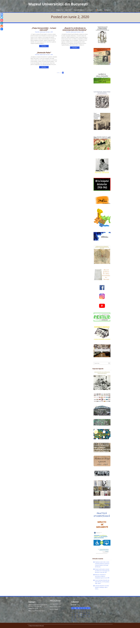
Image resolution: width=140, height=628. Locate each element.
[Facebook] (1, 14)
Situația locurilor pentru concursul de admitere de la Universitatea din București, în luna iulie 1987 (102, 571)
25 (81, 616)
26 (83, 616)
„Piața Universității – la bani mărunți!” (44, 29)
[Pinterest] (1, 20)
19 (83, 614)
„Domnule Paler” (44, 52)
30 (75, 619)
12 (83, 612)
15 (72, 614)
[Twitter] (1, 17)
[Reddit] (1, 26)
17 (78, 614)
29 (72, 619)
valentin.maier (42, 32)
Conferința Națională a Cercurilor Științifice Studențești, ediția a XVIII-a (102, 587)
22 (72, 616)
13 (86, 612)
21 (88, 614)
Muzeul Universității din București (58, 4)
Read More (44, 46)
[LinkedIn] (1, 23)
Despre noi (59, 10)
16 (75, 614)
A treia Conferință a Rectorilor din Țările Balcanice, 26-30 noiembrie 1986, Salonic (102, 582)
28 (88, 616)
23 (75, 616)
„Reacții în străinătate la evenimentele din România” (75, 29)
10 (78, 612)
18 (81, 614)
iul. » (75, 620)
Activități (68, 10)
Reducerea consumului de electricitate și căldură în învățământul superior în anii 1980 (102, 576)
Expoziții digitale (79, 10)
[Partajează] (1, 29)
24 (78, 616)
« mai (72, 620)
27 (86, 616)
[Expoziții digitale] (102, 380)
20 (86, 614)
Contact (89, 10)
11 (81, 612)
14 (88, 612)
